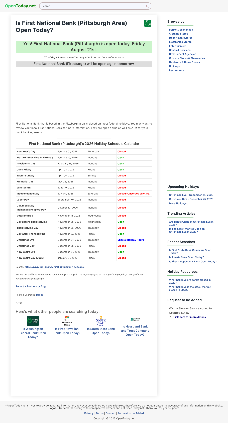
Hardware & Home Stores (184, 62)
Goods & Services (179, 50)
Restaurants (176, 70)
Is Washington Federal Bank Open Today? (33, 333)
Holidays (174, 66)
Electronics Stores (180, 41)
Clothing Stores (178, 33)
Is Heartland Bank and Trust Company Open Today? (135, 330)
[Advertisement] (84, 94)
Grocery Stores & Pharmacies (187, 58)
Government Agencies (182, 54)
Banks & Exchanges (181, 29)
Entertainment (177, 46)
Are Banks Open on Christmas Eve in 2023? (191, 223)
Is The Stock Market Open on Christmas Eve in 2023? (187, 230)
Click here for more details (189, 317)
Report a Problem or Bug (31, 286)
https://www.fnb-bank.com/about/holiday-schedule (54, 266)
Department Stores (180, 37)
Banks (39, 294)
